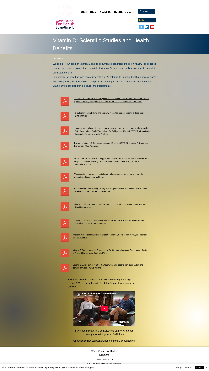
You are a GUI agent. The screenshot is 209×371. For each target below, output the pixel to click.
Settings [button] (179, 367)
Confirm (199, 367)
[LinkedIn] (147, 27)
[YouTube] (152, 27)
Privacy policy (89, 367)
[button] (105, 12)
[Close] (206, 367)
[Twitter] (141, 27)
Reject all (188, 367)
